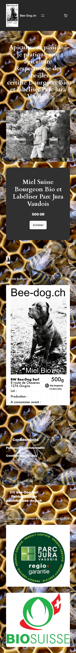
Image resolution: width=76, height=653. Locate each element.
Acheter (38, 225)
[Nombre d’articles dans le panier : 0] (65, 15)
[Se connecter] (53, 15)
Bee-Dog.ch (28, 15)
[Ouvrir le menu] (42, 15)
